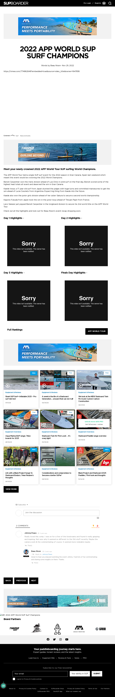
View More (11, 489)
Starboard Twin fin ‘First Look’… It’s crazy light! (56, 437)
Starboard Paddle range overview (92, 436)
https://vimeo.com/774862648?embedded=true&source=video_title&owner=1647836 (42, 71)
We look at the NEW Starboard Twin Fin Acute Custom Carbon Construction (93, 399)
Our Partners (105, 688)
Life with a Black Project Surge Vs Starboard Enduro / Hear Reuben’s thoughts (19, 475)
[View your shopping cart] (104, 3)
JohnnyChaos (47, 554)
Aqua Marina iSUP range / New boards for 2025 (18, 437)
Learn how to (34, 658)
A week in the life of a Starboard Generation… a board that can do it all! (57, 398)
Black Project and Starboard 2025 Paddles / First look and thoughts (92, 474)
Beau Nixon (55, 65)
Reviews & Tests (64, 658)
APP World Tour (96, 331)
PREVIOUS (21, 581)
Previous (2, 629)
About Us (12, 688)
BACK (8, 581)
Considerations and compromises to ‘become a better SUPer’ (56, 474)
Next (113, 629)
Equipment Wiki (48, 658)
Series (77, 658)
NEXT (33, 581)
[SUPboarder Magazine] (16, 3)
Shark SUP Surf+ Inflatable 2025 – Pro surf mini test (20, 398)
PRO (85, 658)
